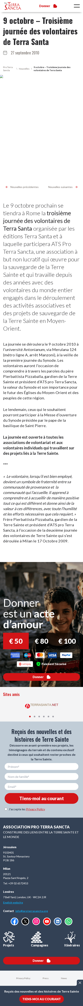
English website (13, 902)
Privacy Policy (35, 809)
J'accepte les (27, 809)
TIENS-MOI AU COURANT (41, 999)
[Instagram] (36, 921)
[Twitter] (25, 921)
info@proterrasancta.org (31, 911)
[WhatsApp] (68, 921)
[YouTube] (47, 921)
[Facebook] (14, 921)
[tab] (30, 716)
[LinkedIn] (58, 921)
